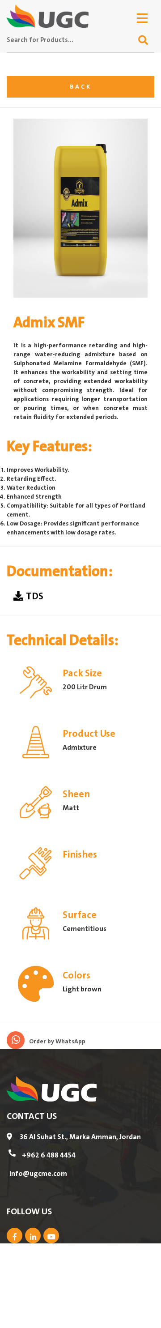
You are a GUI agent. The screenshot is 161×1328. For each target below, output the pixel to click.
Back (81, 87)
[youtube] (51, 1235)
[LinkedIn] (33, 1235)
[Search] (143, 40)
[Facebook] (14, 1235)
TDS (34, 597)
